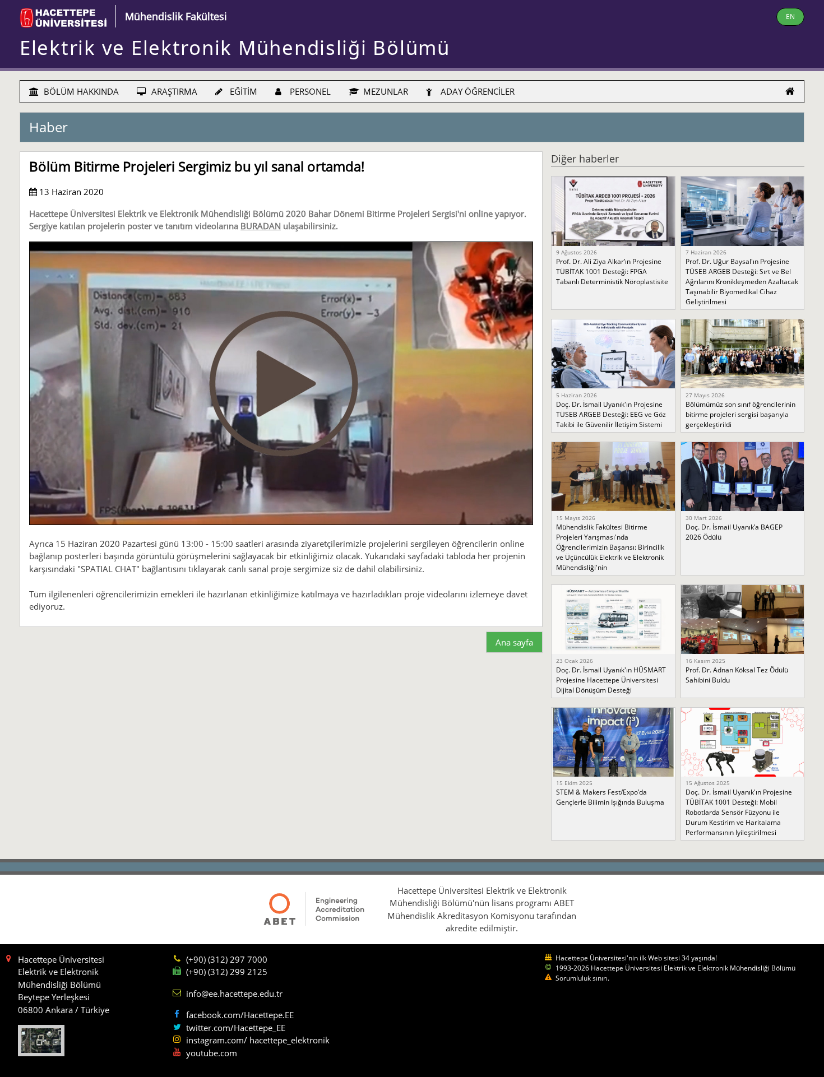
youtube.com (211, 1053)
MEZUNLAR (384, 91)
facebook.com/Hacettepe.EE (240, 1014)
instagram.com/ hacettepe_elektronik (258, 1040)
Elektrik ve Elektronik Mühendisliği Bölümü (235, 47)
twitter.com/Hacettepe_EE (235, 1027)
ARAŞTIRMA (173, 91)
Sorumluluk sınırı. (582, 978)
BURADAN (260, 225)
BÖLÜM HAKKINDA (80, 91)
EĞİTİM (242, 91)
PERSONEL (309, 91)
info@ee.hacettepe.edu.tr (234, 993)
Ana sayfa (514, 642)
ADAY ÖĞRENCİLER (476, 91)
